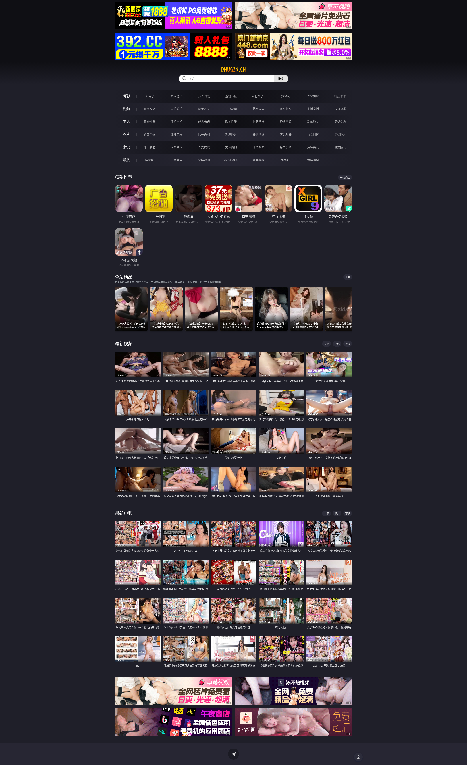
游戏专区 (231, 96)
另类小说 (286, 147)
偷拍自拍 (176, 122)
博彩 (126, 96)
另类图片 (340, 134)
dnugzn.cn (233, 69)
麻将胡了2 (258, 96)
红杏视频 (258, 160)
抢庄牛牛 (340, 96)
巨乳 (337, 343)
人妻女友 (204, 147)
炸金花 (285, 96)
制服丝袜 (258, 122)
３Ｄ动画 (231, 109)
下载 (347, 277)
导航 (126, 159)
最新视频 (123, 344)
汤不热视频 (231, 160)
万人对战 (204, 96)
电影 (126, 121)
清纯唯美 (286, 134)
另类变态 (340, 122)
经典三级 (286, 122)
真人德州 (176, 96)
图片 (126, 134)
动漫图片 (231, 134)
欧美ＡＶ (204, 109)
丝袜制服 (286, 109)
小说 (126, 147)
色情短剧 (313, 160)
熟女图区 (313, 134)
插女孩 (149, 160)
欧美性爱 (231, 122)
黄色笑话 (313, 147)
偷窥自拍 (149, 134)
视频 (126, 108)
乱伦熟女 (313, 122)
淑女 (337, 513)
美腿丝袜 (258, 134)
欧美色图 (204, 134)
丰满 (326, 513)
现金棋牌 (313, 96)
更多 (347, 343)
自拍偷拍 (176, 109)
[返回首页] (358, 757)
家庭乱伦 (176, 147)
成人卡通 (204, 122)
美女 (326, 343)
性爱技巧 (340, 147)
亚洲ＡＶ (149, 109)
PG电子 (149, 96)
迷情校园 (258, 147)
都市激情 (149, 147)
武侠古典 (231, 147)
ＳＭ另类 (340, 109)
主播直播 (313, 109)
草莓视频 (204, 160)
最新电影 (123, 513)
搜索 (281, 79)
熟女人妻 (258, 109)
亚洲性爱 (149, 122)
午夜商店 (176, 160)
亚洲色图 (176, 134)
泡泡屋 (285, 160)
